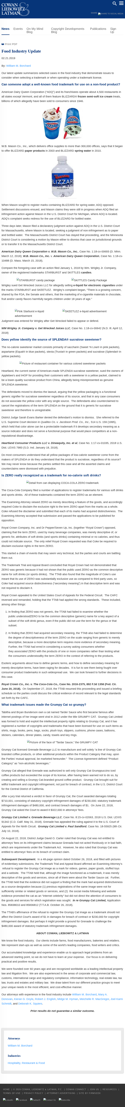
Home (6, 1089)
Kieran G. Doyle (23, 999)
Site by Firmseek (90, 1093)
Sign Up (113, 30)
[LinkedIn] (8, 1100)
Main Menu (121, 3)
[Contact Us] (49, 1100)
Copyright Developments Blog (67, 30)
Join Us (94, 1089)
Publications (98, 28)
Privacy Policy (33, 1093)
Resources (110, 1089)
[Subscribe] (64, 1100)
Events (18, 28)
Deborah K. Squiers (30, 1003)
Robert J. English (45, 999)
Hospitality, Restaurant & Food (26, 1063)
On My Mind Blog (35, 30)
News (5, 28)
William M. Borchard (18, 65)
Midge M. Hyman (67, 999)
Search (115, 3)
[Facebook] (21, 1100)
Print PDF (11, 44)
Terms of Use (11, 1093)
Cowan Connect (76, 1089)
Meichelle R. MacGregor (94, 999)
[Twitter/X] (35, 1100)
